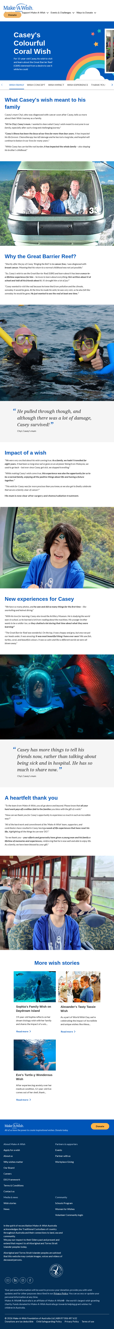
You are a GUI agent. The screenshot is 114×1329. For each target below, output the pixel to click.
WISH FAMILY (16, 84)
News (7, 1209)
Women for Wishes (65, 1209)
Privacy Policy (61, 1293)
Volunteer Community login (69, 1214)
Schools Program (64, 1203)
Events (58, 1150)
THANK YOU (98, 84)
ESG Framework (12, 1179)
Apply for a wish (12, 1150)
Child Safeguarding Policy (49, 1321)
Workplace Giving (64, 1161)
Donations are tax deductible (19, 1321)
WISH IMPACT (56, 84)
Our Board (9, 1167)
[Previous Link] (2, 85)
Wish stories (10, 1203)
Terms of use (88, 1321)
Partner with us (63, 1155)
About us (8, 1155)
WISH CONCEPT (36, 84)
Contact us (9, 1191)
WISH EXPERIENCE (77, 84)
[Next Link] (112, 85)
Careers (8, 1173)
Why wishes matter (13, 1161)
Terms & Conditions (14, 1185)
